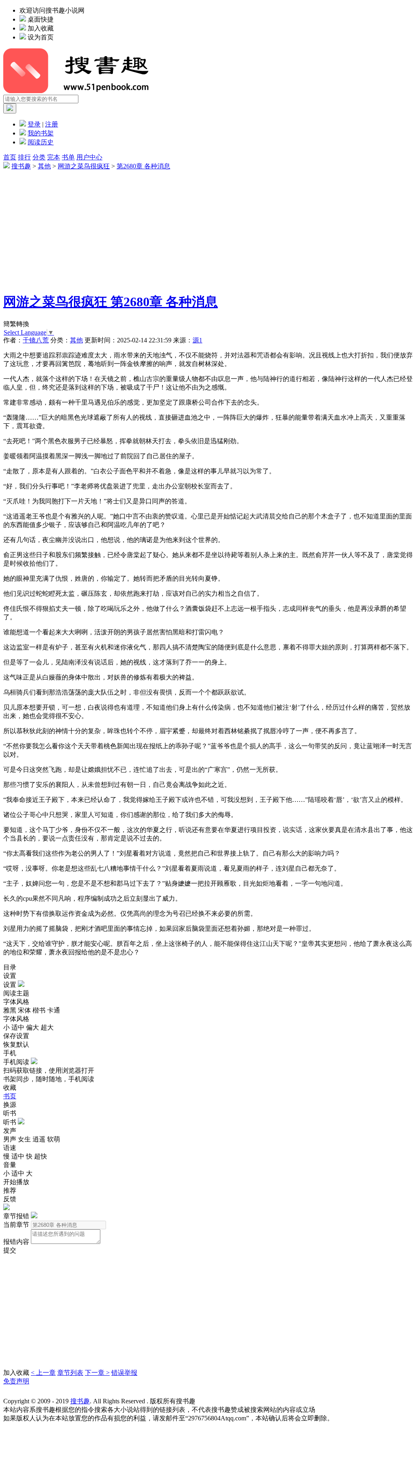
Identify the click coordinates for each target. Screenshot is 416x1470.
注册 (51, 124)
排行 (24, 157)
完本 (53, 157)
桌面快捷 (41, 19)
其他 (44, 166)
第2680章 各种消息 (143, 166)
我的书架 (41, 133)
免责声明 (16, 1381)
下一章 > (97, 1372)
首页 (9, 157)
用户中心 (89, 157)
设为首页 (41, 37)
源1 (197, 340)
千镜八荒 (36, 340)
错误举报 (124, 1372)
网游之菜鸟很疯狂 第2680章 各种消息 (110, 301)
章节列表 (70, 1372)
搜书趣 (21, 166)
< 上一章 (43, 1372)
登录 (34, 124)
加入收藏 (41, 28)
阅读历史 (41, 142)
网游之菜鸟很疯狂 (84, 166)
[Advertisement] (208, 228)
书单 (68, 157)
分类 (39, 157)
